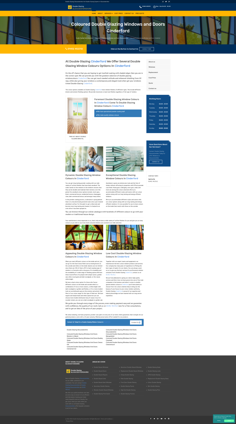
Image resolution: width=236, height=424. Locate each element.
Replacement (153, 72)
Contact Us (129, 13)
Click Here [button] (224, 417)
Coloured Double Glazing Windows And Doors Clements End (82, 348)
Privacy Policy (69, 421)
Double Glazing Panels (127, 386)
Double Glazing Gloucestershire (77, 330)
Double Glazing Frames (128, 394)
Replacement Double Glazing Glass (158, 378)
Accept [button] (229, 420)
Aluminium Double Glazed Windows (131, 367)
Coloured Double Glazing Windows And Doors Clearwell (121, 339)
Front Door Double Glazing (128, 382)
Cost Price (118, 13)
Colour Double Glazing (154, 382)
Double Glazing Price (154, 390)
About (100, 13)
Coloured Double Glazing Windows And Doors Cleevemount (121, 343)
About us (152, 62)
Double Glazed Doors (100, 371)
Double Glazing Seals (154, 367)
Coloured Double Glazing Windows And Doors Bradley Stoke (85, 339)
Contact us (152, 88)
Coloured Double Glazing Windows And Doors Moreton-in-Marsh (82, 335)
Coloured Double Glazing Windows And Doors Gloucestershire (121, 331)
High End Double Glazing (128, 390)
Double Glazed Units (100, 378)
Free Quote (140, 13)
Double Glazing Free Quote (102, 394)
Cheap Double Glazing (127, 375)
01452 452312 (146, 6)
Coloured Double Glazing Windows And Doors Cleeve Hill (84, 343)
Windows (152, 67)
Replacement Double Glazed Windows (132, 371)
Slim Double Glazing (154, 386)
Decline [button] (219, 420)
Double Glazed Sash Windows (102, 382)
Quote (151, 83)
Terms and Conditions (106, 419)
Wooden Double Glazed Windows (103, 390)
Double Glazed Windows (101, 367)
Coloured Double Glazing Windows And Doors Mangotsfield (121, 335)
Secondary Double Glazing (101, 386)
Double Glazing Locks (154, 371)
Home (94, 13)
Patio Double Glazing (127, 378)
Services (108, 13)
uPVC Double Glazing (154, 375)
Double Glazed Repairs (100, 375)
